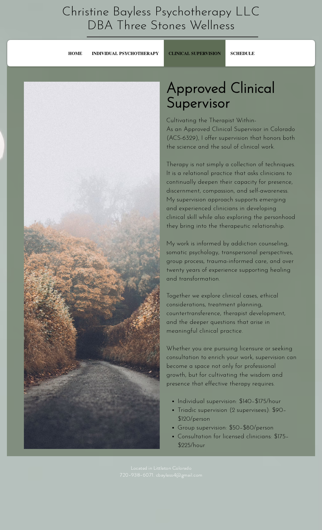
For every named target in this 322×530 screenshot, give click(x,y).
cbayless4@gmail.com (179, 474)
